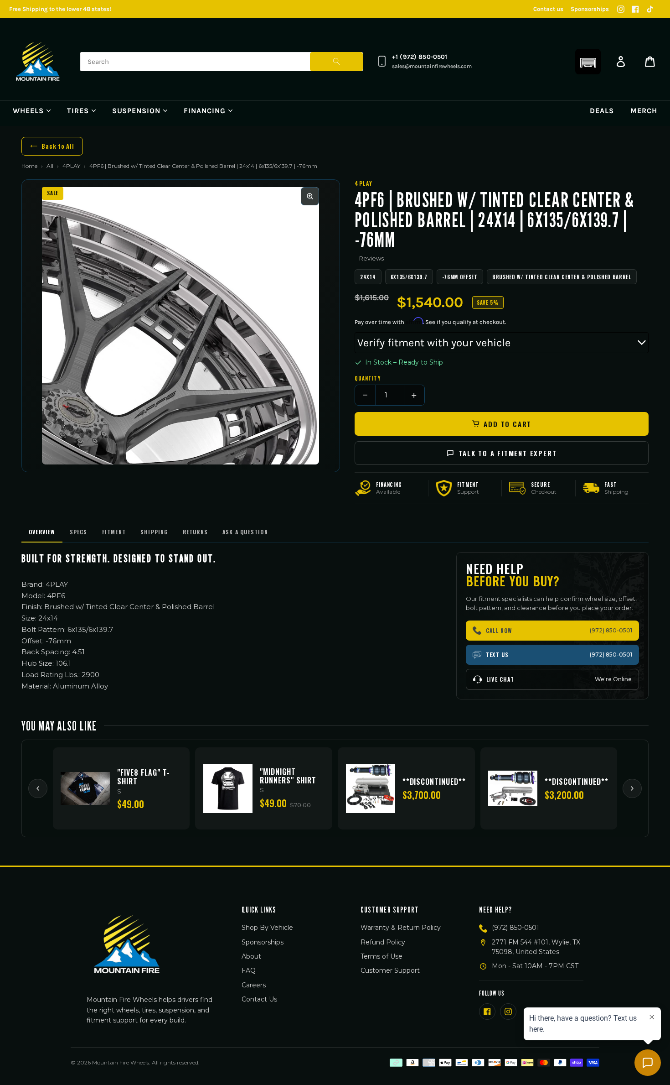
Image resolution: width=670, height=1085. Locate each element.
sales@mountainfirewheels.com (432, 66)
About (251, 956)
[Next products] (632, 788)
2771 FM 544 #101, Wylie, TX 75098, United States (536, 947)
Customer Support (390, 970)
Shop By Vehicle (267, 927)
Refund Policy (383, 942)
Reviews (371, 258)
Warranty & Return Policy (401, 927)
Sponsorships (590, 8)
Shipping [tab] (154, 532)
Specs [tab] (79, 532)
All (49, 165)
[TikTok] (650, 9)
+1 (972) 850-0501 (419, 57)
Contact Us (259, 999)
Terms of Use (381, 956)
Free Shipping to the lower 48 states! (60, 8)
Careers (254, 985)
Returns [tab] (195, 532)
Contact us (548, 8)
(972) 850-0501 (515, 927)
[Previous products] (37, 788)
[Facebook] (635, 9)
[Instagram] (620, 9)
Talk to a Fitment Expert (508, 453)
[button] (588, 61)
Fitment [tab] (114, 532)
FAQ (249, 970)
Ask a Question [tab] (245, 532)
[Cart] (650, 61)
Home (29, 165)
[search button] (336, 61)
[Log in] (621, 61)
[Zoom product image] (310, 196)
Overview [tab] (42, 532)
